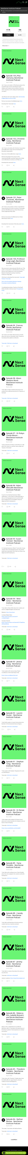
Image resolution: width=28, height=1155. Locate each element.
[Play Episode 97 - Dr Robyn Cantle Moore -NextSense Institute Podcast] (3, 434)
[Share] (14, 106)
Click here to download (12, 450)
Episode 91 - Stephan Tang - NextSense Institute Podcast (15, 764)
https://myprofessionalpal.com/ (17, 978)
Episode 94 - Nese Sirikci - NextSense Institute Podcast (13, 601)
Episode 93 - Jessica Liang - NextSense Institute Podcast (14, 664)
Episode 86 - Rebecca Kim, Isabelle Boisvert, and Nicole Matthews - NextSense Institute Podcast (15, 1017)
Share (8, 35)
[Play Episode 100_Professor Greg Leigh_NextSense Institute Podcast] (3, 259)
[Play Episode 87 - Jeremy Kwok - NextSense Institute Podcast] (3, 962)
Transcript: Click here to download (10, 343)
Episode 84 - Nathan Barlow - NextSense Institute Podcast (14, 1121)
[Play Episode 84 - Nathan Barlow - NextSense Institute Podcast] (3, 1120)
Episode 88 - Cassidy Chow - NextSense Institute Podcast (14, 915)
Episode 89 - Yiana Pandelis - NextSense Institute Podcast (14, 865)
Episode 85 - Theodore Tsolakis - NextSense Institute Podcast (15, 1071)
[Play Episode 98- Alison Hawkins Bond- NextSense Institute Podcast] (3, 379)
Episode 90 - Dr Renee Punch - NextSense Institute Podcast (15, 812)
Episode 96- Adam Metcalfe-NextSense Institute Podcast (14, 487)
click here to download (12, 626)
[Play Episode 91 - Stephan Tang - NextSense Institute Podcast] (3, 762)
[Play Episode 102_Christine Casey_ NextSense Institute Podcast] (3, 139)
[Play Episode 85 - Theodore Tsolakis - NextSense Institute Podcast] (3, 1070)
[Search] (23, 2)
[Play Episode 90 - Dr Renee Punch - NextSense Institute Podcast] (3, 811)
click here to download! (12, 975)
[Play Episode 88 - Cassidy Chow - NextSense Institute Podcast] (3, 914)
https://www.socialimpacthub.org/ (10, 675)
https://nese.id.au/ (10, 612)
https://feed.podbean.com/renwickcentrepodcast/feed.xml (14, 11)
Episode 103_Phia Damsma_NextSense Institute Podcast (14, 78)
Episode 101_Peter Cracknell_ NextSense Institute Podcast (15, 199)
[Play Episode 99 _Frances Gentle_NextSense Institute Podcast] (3, 326)
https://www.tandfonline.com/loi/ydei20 (11, 828)
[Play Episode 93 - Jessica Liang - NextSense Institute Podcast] (3, 662)
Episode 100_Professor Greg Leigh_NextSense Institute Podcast (15, 261)
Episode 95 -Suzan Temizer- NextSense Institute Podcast (14, 541)
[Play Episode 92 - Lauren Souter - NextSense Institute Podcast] (3, 714)
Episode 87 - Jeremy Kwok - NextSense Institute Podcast (14, 964)
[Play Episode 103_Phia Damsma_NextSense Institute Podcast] (3, 76)
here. (21, 101)
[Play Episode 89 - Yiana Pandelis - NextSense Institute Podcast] (3, 864)
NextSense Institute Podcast (11, 8)
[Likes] (2, 106)
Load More (14, 1139)
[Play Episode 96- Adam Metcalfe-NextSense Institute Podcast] (3, 486)
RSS (21, 35)
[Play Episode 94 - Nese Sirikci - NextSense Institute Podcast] (3, 599)
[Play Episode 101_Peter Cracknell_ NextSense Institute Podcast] (3, 198)
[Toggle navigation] (26, 2)
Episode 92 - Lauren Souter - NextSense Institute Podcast (14, 715)
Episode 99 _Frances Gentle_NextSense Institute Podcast (14, 327)
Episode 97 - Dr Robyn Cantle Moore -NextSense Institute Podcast (15, 436)
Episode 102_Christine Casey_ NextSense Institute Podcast (15, 141)
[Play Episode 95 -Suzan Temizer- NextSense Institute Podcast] (3, 539)
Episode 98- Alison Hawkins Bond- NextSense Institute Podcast (14, 381)
